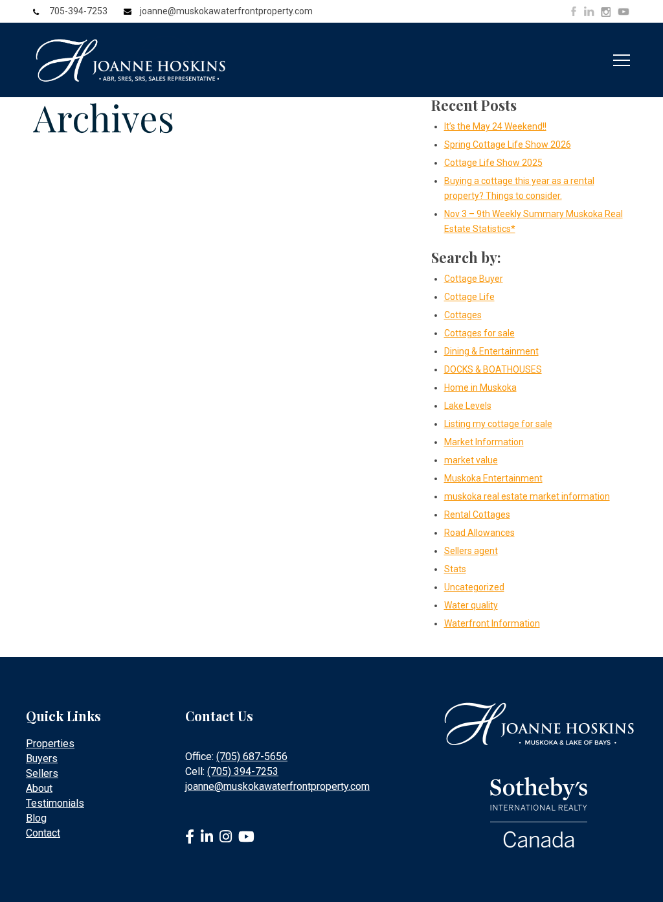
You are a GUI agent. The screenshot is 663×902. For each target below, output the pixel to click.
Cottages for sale (479, 333)
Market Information (484, 442)
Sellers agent (471, 551)
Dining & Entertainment (491, 351)
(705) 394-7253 (242, 771)
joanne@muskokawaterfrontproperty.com (226, 11)
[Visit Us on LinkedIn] (589, 11)
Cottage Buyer (473, 278)
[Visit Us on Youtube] (623, 13)
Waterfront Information (492, 623)
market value (471, 460)
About (39, 788)
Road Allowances (479, 532)
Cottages (463, 315)
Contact (43, 833)
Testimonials (55, 803)
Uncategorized (474, 587)
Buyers (42, 758)
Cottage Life (469, 297)
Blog (36, 818)
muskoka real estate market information (527, 496)
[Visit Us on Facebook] (574, 11)
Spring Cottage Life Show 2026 (507, 144)
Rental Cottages (477, 514)
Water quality (471, 605)
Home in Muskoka (480, 387)
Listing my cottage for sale (498, 424)
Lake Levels (467, 405)
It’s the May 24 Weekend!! (495, 126)
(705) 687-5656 (251, 756)
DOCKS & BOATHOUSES (493, 369)
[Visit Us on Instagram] (606, 12)
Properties (50, 743)
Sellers (42, 773)
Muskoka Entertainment (493, 478)
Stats (455, 569)
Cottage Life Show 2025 (493, 162)
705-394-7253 (78, 11)
